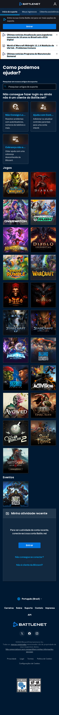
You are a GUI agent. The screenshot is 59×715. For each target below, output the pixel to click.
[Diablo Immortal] (43, 240)
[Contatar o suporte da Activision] (43, 378)
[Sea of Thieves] (43, 433)
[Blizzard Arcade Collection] (43, 350)
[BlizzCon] (15, 494)
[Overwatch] (15, 212)
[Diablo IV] (43, 184)
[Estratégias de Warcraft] (43, 267)
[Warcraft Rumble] (15, 267)
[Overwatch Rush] (43, 212)
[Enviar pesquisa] (5, 87)
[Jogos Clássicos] (15, 378)
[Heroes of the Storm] (15, 350)
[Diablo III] (43, 295)
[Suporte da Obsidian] (15, 405)
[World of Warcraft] (15, 184)
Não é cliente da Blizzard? (29, 565)
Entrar (29, 26)
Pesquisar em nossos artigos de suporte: (20, 82)
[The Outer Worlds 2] (15, 433)
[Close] (57, 37)
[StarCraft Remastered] (43, 322)
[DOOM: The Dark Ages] (43, 405)
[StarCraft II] (15, 322)
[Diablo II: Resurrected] (15, 295)
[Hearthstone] (15, 240)
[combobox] (29, 87)
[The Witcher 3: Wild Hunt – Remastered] (15, 460)
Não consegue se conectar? (29, 557)
